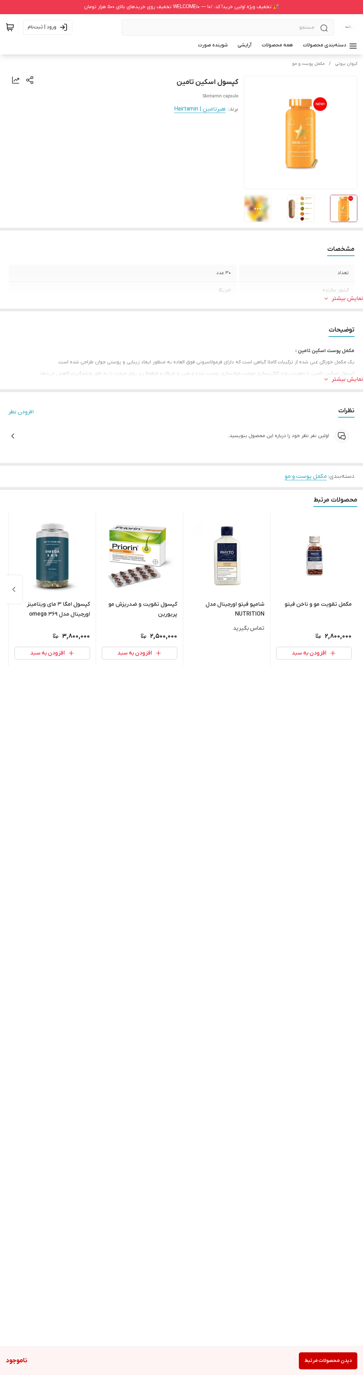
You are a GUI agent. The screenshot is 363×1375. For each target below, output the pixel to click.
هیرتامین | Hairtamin (199, 109)
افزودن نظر (21, 411)
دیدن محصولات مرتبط (328, 1360)
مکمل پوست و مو (308, 64)
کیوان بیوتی (346, 64)
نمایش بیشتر (347, 298)
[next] (13, 589)
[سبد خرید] (10, 27)
